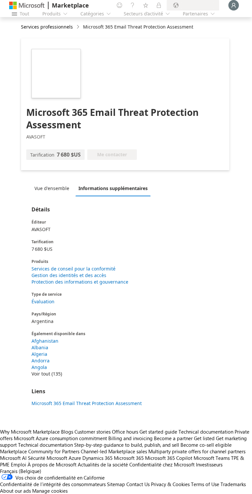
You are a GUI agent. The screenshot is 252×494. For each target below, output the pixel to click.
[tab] (53, 188)
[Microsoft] (27, 5)
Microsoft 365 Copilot (168, 458)
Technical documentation (205, 431)
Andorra (41, 360)
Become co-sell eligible (206, 444)
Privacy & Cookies (170, 484)
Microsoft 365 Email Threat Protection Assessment (87, 403)
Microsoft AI (13, 458)
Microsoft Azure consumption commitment (61, 438)
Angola (39, 367)
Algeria (39, 354)
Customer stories (92, 431)
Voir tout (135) (47, 374)
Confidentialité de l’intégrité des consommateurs (53, 484)
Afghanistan (45, 341)
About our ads (15, 490)
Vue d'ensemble (51, 188)
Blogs (67, 431)
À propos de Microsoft (52, 464)
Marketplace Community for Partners (39, 451)
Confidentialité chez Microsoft (162, 464)
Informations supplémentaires (113, 188)
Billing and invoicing (130, 438)
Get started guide (158, 431)
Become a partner (173, 438)
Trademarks (233, 484)
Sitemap (116, 484)
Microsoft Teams (212, 458)
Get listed (204, 438)
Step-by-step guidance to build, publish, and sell (126, 444)
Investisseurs (209, 464)
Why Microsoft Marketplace (30, 431)
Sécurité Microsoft (47, 458)
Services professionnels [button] (47, 27)
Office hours (125, 431)
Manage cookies (50, 490)
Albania (40, 347)
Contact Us (138, 484)
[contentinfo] (78, 27)
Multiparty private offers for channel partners (196, 451)
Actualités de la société (103, 464)
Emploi (18, 464)
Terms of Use (205, 484)
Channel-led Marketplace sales (114, 451)
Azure (75, 458)
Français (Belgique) (20, 471)
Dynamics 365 (97, 458)
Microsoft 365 (129, 458)
